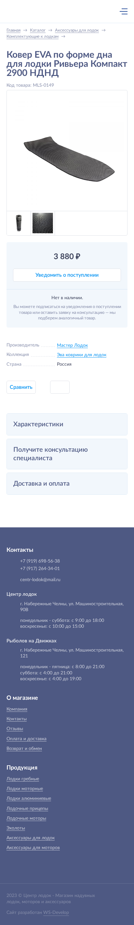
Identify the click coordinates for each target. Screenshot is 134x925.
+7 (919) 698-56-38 (60, 12)
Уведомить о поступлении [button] (67, 275)
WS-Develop (56, 912)
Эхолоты (16, 828)
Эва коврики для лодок (81, 355)
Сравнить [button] (21, 387)
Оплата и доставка (27, 739)
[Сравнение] (106, 11)
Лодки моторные (25, 788)
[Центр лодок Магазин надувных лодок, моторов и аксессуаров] (18, 11)
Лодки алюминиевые (29, 798)
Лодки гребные (23, 779)
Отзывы (15, 729)
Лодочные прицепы (27, 808)
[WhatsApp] (74, 12)
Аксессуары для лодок (31, 838)
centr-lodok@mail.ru (40, 580)
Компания (17, 709)
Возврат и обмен (24, 748)
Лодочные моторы (26, 818)
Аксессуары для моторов (33, 847)
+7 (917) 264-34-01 (40, 568)
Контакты (17, 719)
